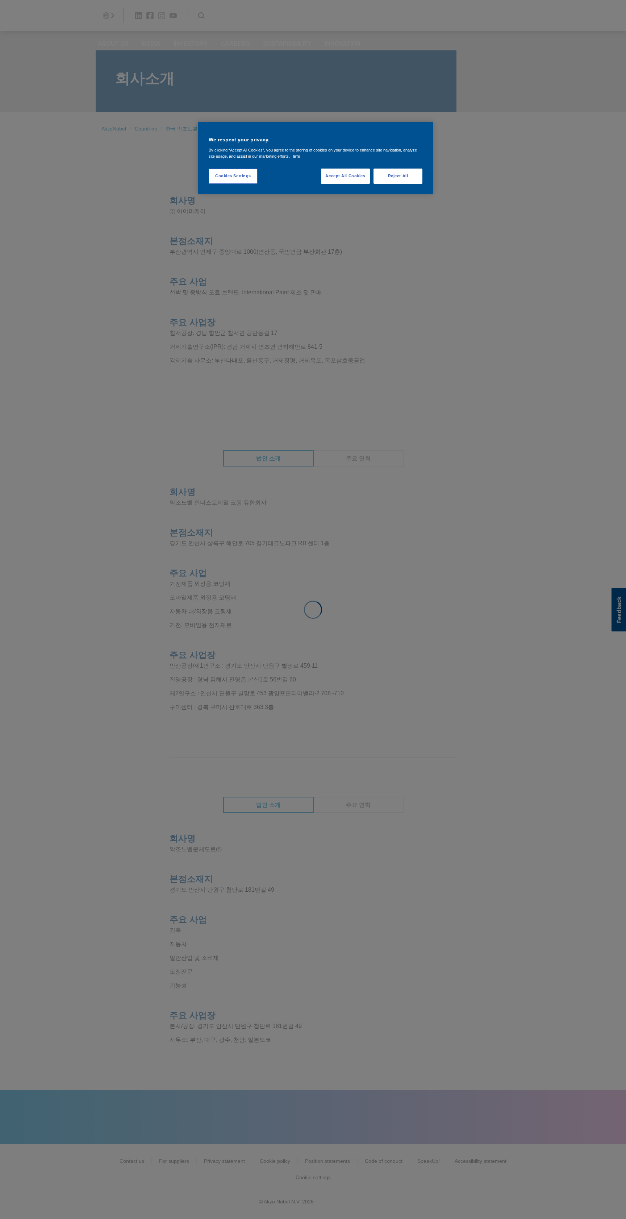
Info (296, 156)
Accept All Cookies (345, 176)
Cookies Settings (233, 176)
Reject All (398, 176)
